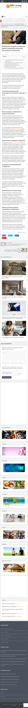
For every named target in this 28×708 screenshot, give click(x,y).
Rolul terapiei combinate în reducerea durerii (14, 62)
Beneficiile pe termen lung (10, 66)
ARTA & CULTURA (4, 642)
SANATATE (3, 635)
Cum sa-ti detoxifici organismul (11, 684)
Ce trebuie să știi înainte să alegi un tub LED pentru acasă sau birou (16, 244)
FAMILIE (6, 639)
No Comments (21, 52)
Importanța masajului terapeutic (11, 64)
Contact (2, 693)
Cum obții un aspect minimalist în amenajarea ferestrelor (12, 297)
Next (19, 248)
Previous (10, 242)
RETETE (6, 632)
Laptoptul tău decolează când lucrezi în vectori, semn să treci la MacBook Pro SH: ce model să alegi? (14, 318)
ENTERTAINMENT (15, 52)
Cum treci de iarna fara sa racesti (12, 679)
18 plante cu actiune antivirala (10, 673)
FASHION (11, 628)
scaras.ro (18, 603)
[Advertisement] (11, 403)
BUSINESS (8, 635)
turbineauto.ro (20, 613)
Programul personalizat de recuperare (12, 65)
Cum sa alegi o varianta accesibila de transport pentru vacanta (12, 277)
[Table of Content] (24, 57)
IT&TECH (2, 632)
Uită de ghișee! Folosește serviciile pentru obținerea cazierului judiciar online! (12, 251)
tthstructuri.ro (21, 606)
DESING (2, 639)
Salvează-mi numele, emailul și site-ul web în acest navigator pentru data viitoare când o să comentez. (12, 368)
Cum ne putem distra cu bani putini (11, 682)
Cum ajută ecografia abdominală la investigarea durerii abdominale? (14, 658)
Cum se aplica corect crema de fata (13, 676)
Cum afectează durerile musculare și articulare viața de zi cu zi (14, 60)
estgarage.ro (19, 616)
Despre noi (3, 696)
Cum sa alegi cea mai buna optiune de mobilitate (13, 337)
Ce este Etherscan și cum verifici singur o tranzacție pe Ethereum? (13, 661)
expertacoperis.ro (6, 610)
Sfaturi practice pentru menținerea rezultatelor (14, 67)
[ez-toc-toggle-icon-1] (23, 56)
